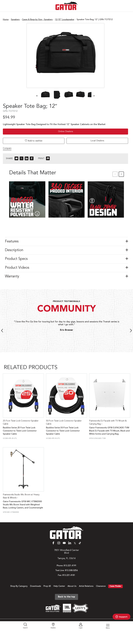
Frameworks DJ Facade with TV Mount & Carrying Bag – (108, 422)
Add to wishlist (34, 141)
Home (6, 20)
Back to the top (66, 597)
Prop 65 (47, 586)
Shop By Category (19, 586)
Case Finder (115, 586)
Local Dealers (97, 141)
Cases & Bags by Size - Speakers (37, 20)
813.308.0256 (71, 570)
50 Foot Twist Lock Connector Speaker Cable (64, 422)
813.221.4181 (68, 575)
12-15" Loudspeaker (64, 20)
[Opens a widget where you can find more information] (121, 617)
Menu (108, 628)
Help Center (59, 586)
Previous (2, 331)
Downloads (35, 586)
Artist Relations (86, 586)
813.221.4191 (70, 566)
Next (131, 331)
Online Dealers (65, 131)
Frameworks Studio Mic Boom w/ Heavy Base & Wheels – (21, 496)
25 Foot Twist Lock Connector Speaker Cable (20, 422)
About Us (72, 586)
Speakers (15, 20)
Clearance (101, 586)
